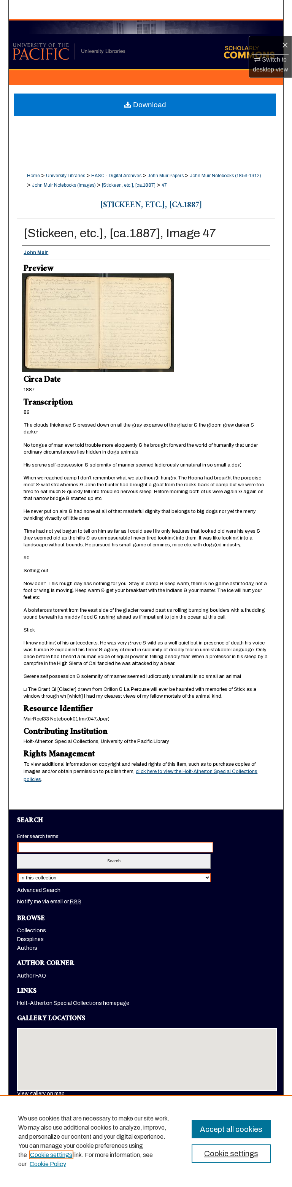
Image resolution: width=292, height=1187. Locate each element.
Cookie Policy (48, 1164)
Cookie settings (51, 1155)
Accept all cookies (231, 1129)
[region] (146, 1141)
